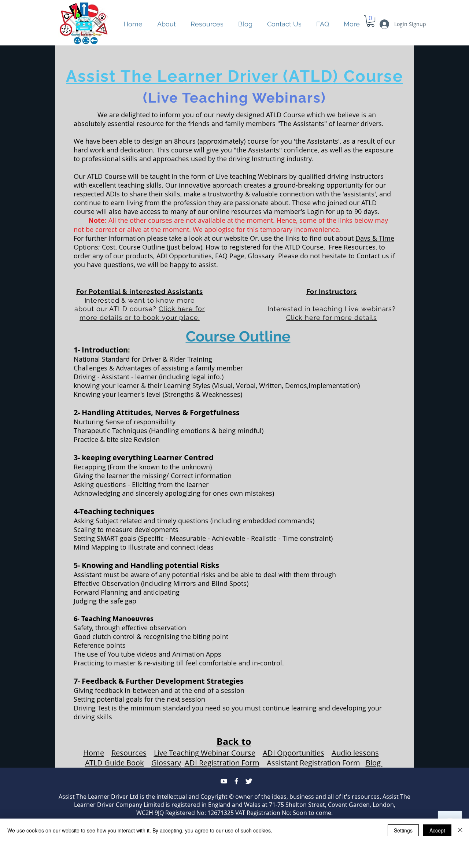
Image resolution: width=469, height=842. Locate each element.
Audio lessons (355, 753)
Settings (403, 830)
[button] (207, 24)
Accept (437, 830)
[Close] (460, 830)
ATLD (94, 763)
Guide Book (124, 763)
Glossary (261, 255)
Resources (129, 753)
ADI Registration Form (222, 763)
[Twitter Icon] (249, 781)
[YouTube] (224, 781)
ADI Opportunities (184, 255)
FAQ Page (229, 255)
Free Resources (351, 247)
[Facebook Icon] (236, 781)
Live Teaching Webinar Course (204, 753)
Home (93, 753)
